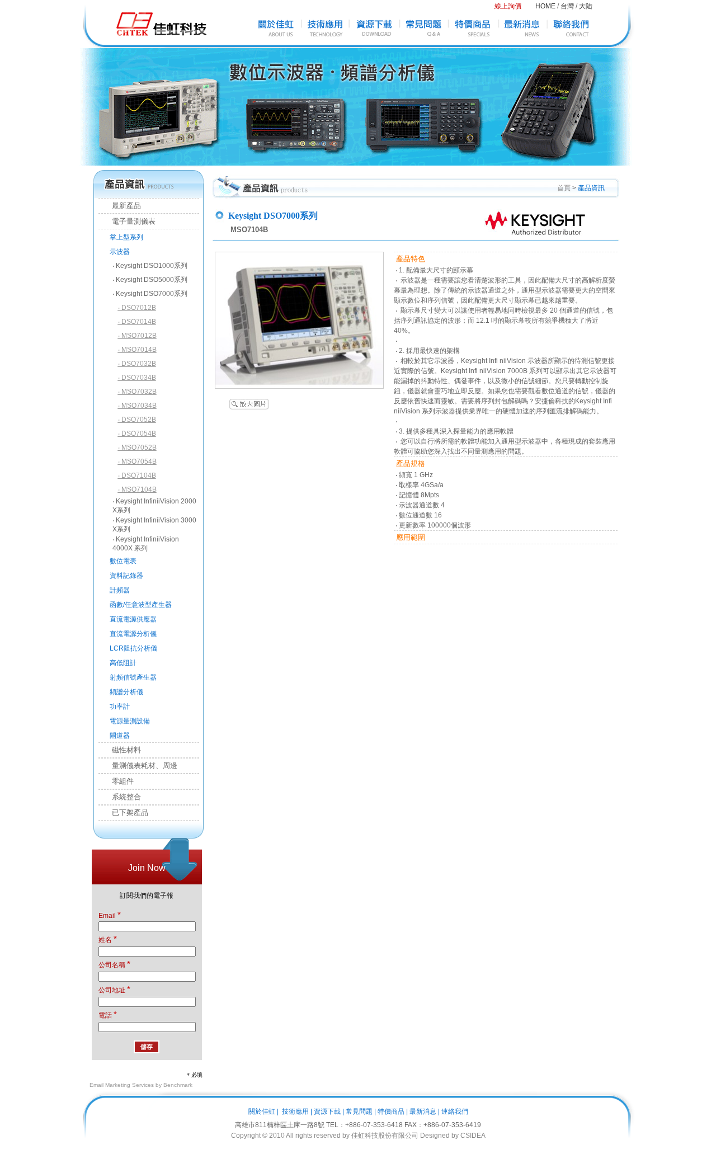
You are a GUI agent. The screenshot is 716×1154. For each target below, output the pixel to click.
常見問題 (359, 1111)
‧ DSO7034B (137, 377)
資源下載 (327, 1111)
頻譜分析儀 (126, 692)
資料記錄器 (126, 576)
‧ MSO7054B (137, 461)
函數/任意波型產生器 (141, 605)
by (455, 1135)
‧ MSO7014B (137, 350)
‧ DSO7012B (137, 308)
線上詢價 (507, 6)
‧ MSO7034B (137, 405)
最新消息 (422, 1111)
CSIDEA (473, 1135)
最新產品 (119, 205)
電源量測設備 (130, 721)
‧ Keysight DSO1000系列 (149, 266)
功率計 (120, 706)
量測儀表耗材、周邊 (137, 765)
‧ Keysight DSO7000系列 (149, 294)
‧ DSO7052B (137, 419)
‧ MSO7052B (137, 447)
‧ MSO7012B (137, 336)
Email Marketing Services (122, 1085)
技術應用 (295, 1111)
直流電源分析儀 (133, 634)
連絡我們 (454, 1111)
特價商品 (391, 1111)
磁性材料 (119, 750)
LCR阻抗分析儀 (133, 648)
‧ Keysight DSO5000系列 (149, 280)
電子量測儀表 (127, 221)
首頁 (564, 188)
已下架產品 (123, 812)
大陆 (585, 6)
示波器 (120, 252)
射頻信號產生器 (133, 677)
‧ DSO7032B (137, 364)
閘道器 (120, 735)
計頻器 (120, 590)
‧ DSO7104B (137, 475)
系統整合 (119, 797)
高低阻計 (123, 663)
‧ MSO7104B (137, 489)
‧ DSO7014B (137, 322)
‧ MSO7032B (137, 391)
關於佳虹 (261, 1111)
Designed (435, 1135)
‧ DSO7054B (137, 433)
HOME (545, 6)
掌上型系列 (126, 237)
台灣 (567, 6)
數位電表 (123, 561)
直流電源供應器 (133, 619)
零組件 (116, 781)
